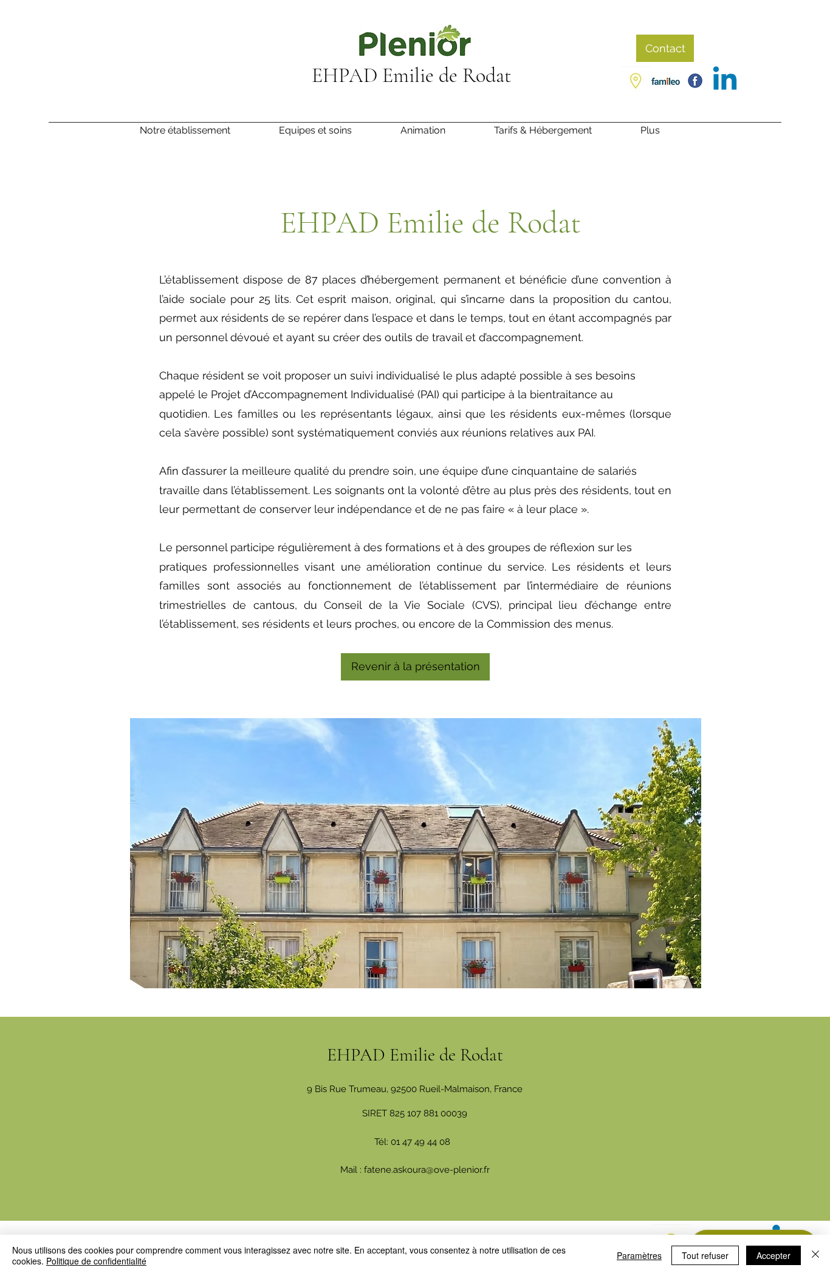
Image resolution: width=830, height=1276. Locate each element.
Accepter (773, 1255)
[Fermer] (815, 1255)
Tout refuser (705, 1255)
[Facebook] (695, 80)
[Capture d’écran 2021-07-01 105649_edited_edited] (665, 80)
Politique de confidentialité (96, 1261)
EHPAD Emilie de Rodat (412, 75)
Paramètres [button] (639, 1255)
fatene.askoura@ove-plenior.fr (427, 1169)
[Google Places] (635, 80)
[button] (665, 134)
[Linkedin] (724, 80)
